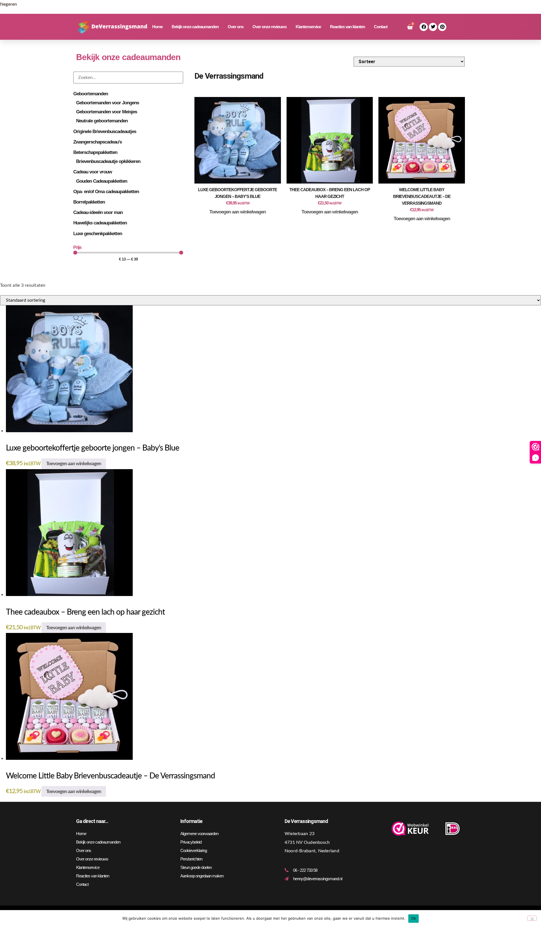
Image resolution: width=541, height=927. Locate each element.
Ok (413, 918)
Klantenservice (308, 26)
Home (157, 26)
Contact (380, 26)
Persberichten (191, 859)
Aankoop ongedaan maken (201, 875)
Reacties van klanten (347, 26)
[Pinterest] (442, 27)
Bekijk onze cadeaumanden (195, 26)
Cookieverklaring (193, 850)
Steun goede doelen (196, 867)
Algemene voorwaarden (199, 833)
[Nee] (532, 918)
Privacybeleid (190, 842)
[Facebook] (424, 27)
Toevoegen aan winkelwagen (237, 212)
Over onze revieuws (269, 26)
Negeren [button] (8, 4)
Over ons (235, 26)
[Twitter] (433, 27)
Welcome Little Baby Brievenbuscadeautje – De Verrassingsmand (422, 196)
